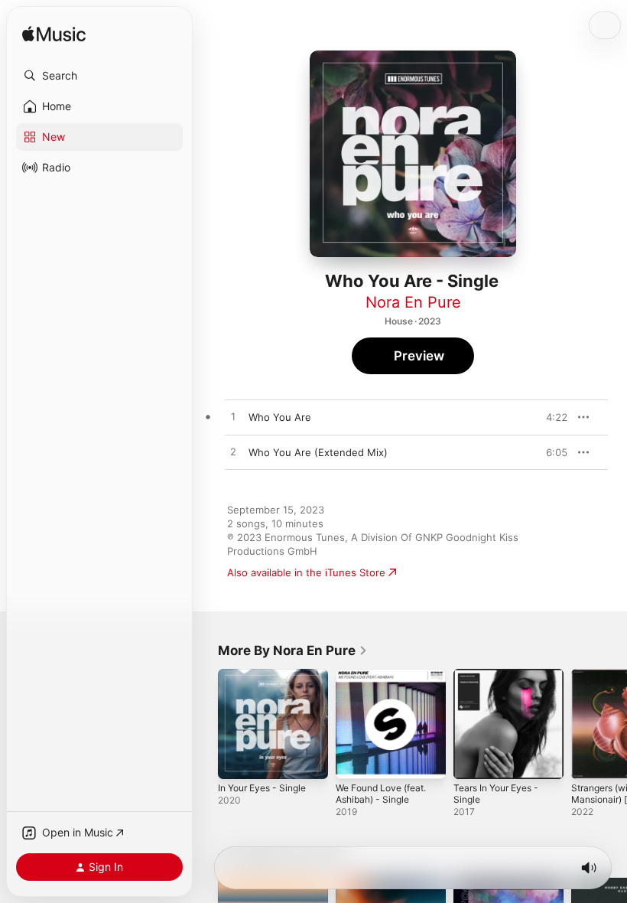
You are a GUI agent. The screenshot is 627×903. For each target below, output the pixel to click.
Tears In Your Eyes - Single (495, 793)
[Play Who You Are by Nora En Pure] (233, 417)
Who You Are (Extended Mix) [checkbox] (318, 452)
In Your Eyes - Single (262, 788)
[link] (293, 650)
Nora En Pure (413, 302)
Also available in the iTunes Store (306, 572)
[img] (54, 35)
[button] (99, 76)
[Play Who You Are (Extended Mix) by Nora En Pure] (233, 452)
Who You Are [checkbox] (280, 417)
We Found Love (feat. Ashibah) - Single (381, 793)
